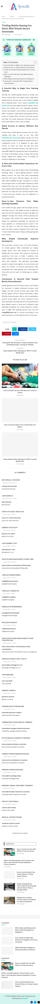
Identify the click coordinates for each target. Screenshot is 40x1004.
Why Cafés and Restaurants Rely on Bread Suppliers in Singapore (25, 930)
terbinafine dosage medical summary (17, 722)
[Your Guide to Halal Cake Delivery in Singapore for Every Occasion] (7, 941)
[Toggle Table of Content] (34, 62)
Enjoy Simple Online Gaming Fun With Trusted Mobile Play (20, 460)
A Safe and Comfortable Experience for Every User (19, 71)
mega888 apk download (9, 322)
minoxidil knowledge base (12, 770)
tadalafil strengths (10, 591)
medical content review (12, 817)
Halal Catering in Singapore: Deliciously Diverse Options (25, 949)
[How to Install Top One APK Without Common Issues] (20, 376)
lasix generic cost (9, 543)
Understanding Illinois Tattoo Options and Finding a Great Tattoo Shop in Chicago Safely (26, 887)
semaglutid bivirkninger (12, 607)
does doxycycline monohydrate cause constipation (17, 639)
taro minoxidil (8, 675)
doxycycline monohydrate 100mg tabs (17, 559)
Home (3, 16)
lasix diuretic (7, 496)
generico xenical (9, 690)
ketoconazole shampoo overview (16, 738)
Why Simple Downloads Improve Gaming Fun (19, 79)
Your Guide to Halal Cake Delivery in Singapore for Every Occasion (26, 940)
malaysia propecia (9, 622)
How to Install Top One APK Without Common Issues (20, 391)
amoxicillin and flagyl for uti (14, 659)
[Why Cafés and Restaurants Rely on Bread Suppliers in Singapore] (7, 931)
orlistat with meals (10, 801)
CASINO (12, 16)
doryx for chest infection (13, 512)
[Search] (38, 6)
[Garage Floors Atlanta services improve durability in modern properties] (9, 900)
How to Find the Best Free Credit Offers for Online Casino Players (26, 874)
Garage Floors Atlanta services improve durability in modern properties (26, 899)
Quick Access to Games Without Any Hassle (19, 67)
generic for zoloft (10, 528)
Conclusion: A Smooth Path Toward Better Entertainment (18, 82)
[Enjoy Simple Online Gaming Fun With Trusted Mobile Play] (20, 444)
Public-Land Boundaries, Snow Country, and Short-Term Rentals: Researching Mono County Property (19, 862)
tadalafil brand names (11, 575)
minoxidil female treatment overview (17, 786)
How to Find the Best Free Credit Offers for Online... (20, 426)
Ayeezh (25, 998)
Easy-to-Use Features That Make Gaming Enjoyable (18, 75)
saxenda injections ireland (13, 706)
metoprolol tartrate (11, 480)
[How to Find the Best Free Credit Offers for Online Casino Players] (20, 410)
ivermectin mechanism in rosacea (15, 754)
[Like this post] (15, 329)
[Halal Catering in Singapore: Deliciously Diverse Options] (7, 951)
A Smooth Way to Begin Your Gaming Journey (19, 65)
